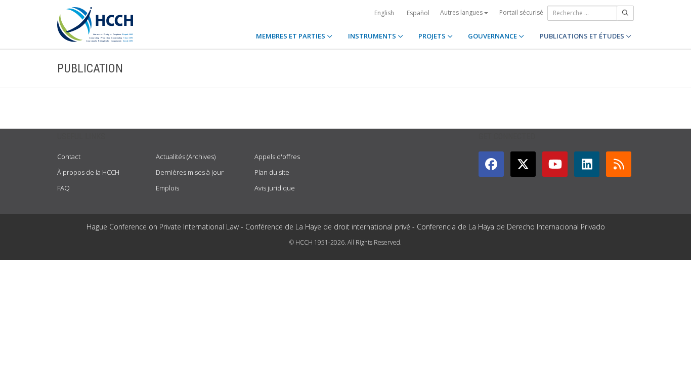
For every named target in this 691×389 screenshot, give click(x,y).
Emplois (167, 187)
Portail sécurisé (521, 12)
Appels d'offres (277, 156)
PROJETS (432, 36)
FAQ (63, 187)
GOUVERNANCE (493, 36)
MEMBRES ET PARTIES (291, 36)
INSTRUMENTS (373, 36)
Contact (68, 156)
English (384, 13)
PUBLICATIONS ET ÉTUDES (583, 36)
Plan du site (271, 172)
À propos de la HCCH (88, 172)
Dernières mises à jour (190, 172)
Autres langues (462, 12)
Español (418, 13)
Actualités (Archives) (185, 156)
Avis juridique (274, 187)
